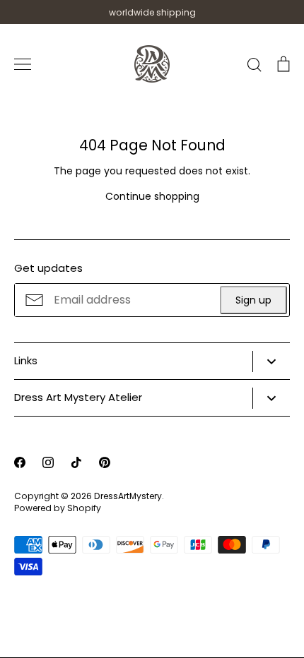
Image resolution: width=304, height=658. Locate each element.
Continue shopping (152, 196)
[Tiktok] (76, 462)
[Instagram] (48, 462)
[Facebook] (20, 462)
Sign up (253, 300)
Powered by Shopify (57, 508)
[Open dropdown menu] (271, 361)
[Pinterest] (104, 462)
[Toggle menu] (22, 64)
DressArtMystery (128, 496)
